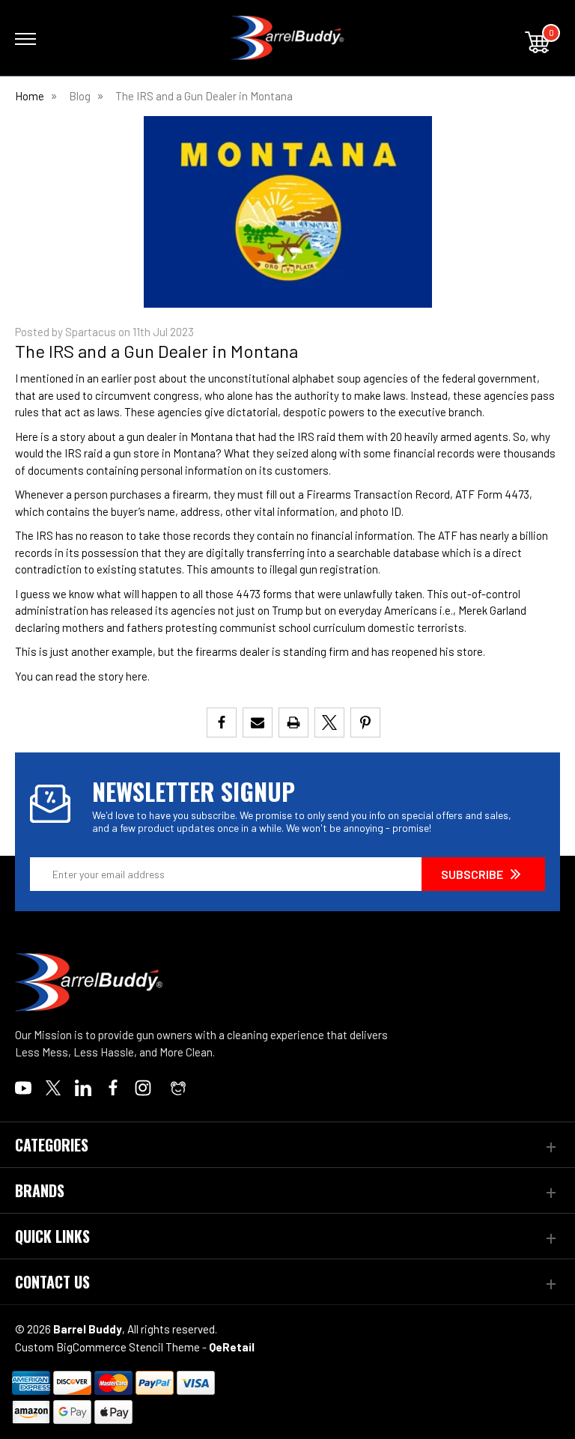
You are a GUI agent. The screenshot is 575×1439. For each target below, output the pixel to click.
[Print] (293, 722)
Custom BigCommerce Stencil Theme (107, 1347)
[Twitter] (329, 722)
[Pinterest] (365, 722)
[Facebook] (222, 722)
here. (138, 676)
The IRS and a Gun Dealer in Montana (156, 351)
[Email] (258, 722)
